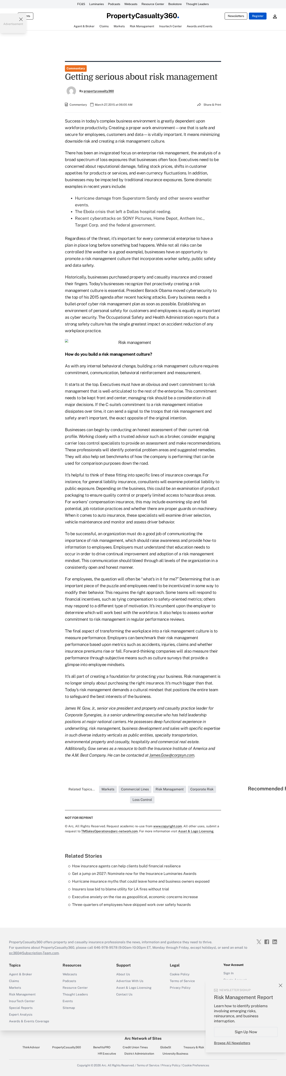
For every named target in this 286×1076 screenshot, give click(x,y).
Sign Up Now (246, 1032)
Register (257, 16)
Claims (14, 981)
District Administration (139, 1053)
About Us (123, 974)
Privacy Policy (180, 987)
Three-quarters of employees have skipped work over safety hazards (131, 904)
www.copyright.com (167, 826)
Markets (15, 987)
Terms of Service (182, 981)
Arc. (104, 1065)
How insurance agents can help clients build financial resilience (126, 866)
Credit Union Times (135, 1047)
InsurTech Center (22, 1001)
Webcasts (130, 4)
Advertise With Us (129, 981)
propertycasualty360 (99, 91)
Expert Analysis (20, 1014)
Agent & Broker (20, 974)
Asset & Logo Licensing (133, 987)
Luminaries (96, 4)
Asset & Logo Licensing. (196, 831)
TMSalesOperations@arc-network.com (109, 831)
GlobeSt (165, 1047)
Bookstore (175, 4)
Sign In (228, 973)
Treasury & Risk (193, 1047)
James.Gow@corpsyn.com (171, 755)
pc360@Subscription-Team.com (34, 953)
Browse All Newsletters (232, 1043)
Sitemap (69, 1008)
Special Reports (21, 1008)
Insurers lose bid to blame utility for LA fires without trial (120, 889)
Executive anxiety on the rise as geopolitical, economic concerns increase (135, 897)
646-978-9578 (105, 948)
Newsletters (236, 16)
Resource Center (153, 4)
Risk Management (22, 994)
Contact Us (124, 994)
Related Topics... (81, 789)
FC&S (81, 4)
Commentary (76, 68)
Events (68, 1001)
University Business (175, 1053)
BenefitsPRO (101, 1047)
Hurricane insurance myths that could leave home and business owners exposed (141, 881)
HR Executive (107, 1053)
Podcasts (114, 4)
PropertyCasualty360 (66, 1047)
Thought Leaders (197, 4)
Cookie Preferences (195, 1065)
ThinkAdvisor (31, 1047)
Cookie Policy (179, 974)
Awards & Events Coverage (29, 1021)
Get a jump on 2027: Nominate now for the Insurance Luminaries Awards (134, 873)
